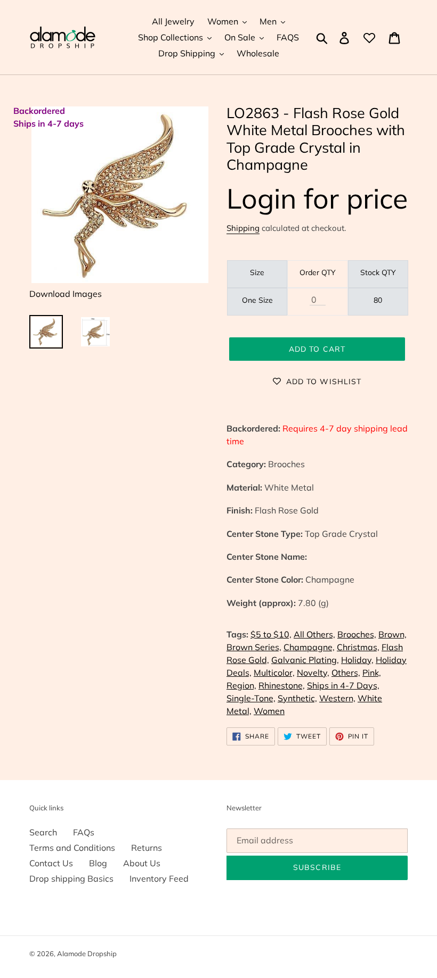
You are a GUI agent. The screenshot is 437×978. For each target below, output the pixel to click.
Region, (241, 685)
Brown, (392, 634)
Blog (98, 863)
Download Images (65, 293)
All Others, (314, 634)
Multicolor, (274, 672)
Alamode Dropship (87, 953)
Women (269, 711)
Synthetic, (297, 698)
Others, (345, 672)
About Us (141, 863)
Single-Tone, (251, 698)
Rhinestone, (281, 685)
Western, (337, 698)
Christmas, (358, 647)
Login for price (317, 198)
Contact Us (51, 863)
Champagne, (309, 647)
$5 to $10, (271, 634)
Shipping (243, 228)
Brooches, (356, 634)
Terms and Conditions (72, 847)
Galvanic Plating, (305, 659)
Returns (146, 847)
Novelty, (313, 672)
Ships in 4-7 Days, (343, 685)
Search (43, 832)
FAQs (83, 832)
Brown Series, (253, 647)
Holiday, (357, 659)
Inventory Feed (159, 878)
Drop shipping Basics (71, 878)
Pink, (371, 672)
